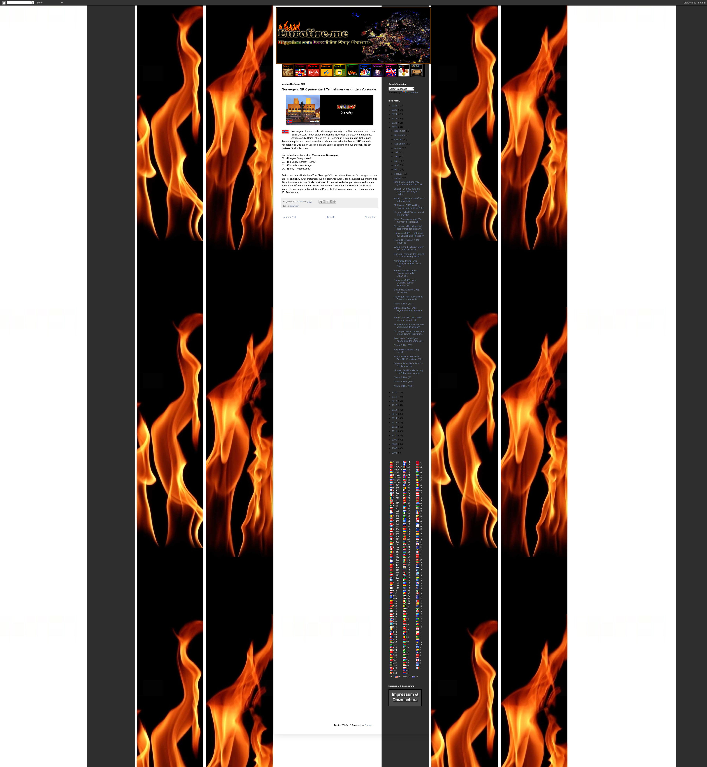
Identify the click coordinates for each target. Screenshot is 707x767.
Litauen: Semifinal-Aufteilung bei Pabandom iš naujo (408, 371)
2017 (395, 405)
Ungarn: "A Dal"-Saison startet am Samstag (409, 213)
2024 (395, 114)
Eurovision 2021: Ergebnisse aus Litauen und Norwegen (409, 234)
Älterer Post (371, 217)
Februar (398, 174)
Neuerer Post (289, 217)
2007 (395, 448)
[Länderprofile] (301, 75)
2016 (395, 410)
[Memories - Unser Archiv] (313, 75)
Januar (398, 178)
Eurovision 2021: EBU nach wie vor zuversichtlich (408, 318)
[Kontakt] (339, 75)
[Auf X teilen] (327, 202)
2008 (395, 444)
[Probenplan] (378, 75)
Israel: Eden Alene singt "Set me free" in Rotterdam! (408, 220)
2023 (395, 118)
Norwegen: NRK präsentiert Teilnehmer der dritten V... (408, 227)
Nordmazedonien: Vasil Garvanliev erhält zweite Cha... (407, 264)
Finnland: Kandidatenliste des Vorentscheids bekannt (409, 325)
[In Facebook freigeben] (331, 202)
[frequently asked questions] (405, 705)
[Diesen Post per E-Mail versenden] (320, 202)
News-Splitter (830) (403, 381)
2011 (395, 431)
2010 (395, 435)
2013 (395, 422)
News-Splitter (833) (403, 303)
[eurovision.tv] (326, 75)
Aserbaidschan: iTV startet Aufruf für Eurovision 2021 (408, 358)
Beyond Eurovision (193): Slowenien (406, 291)
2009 (395, 439)
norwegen (294, 206)
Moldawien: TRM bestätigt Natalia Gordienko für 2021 (409, 206)
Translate (413, 92)
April (397, 165)
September (400, 143)
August (398, 148)
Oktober (398, 139)
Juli (396, 152)
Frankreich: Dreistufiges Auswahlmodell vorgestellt (408, 339)
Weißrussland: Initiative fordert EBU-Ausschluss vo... (409, 248)
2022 (395, 123)
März (397, 169)
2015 (395, 414)
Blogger (368, 725)
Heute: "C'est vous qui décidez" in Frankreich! (409, 199)
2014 (395, 418)
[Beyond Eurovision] (288, 75)
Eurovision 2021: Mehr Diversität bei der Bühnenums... (405, 283)
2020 (395, 392)
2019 (395, 396)
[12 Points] (417, 75)
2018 (395, 401)
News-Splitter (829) (403, 386)
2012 (395, 427)
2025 (395, 110)
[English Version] (391, 75)
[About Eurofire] (352, 75)
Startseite (330, 217)
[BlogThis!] (324, 202)
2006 (395, 453)
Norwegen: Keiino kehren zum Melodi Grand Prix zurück (409, 332)
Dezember (399, 131)
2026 (395, 105)
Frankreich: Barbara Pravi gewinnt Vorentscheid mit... (408, 183)
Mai (396, 161)
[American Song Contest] (365, 75)
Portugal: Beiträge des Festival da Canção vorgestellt (409, 255)
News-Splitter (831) (403, 377)
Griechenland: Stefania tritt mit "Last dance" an (409, 364)
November (399, 135)
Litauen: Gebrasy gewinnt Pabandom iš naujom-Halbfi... (407, 191)
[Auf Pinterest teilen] (334, 202)
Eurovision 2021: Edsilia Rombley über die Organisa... (406, 273)
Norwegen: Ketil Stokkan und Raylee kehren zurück (408, 298)
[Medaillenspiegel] (404, 75)
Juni (396, 156)
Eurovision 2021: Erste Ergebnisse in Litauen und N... (408, 311)
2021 (395, 127)
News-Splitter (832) (403, 345)
